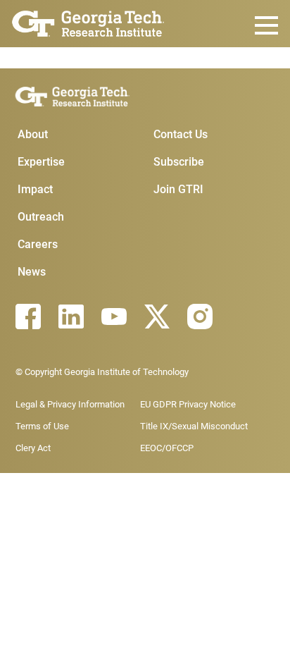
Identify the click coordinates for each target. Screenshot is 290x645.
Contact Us (180, 134)
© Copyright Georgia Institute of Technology (102, 372)
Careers (38, 244)
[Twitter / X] (157, 316)
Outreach (41, 216)
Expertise (41, 161)
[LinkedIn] (71, 316)
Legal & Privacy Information (70, 404)
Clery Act (33, 448)
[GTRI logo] (88, 22)
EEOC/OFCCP (167, 448)
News (32, 271)
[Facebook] (28, 316)
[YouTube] (114, 316)
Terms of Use (42, 426)
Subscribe (178, 161)
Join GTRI (178, 189)
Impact (35, 189)
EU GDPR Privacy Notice (188, 404)
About (33, 134)
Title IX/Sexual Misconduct (194, 426)
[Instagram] (200, 316)
